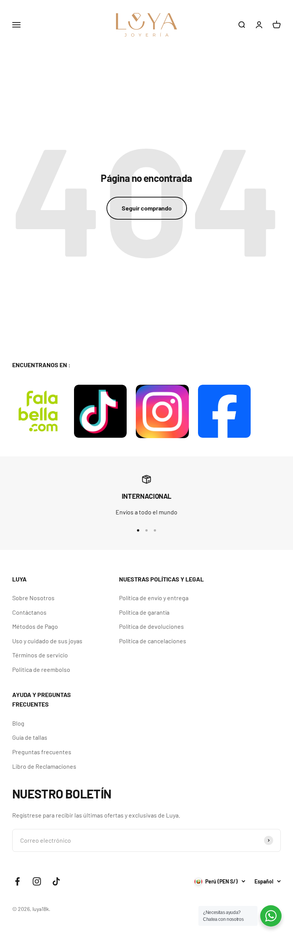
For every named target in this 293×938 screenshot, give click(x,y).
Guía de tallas (29, 737)
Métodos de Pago (35, 626)
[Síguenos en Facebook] (17, 881)
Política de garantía (144, 612)
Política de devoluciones (151, 626)
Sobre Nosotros (33, 597)
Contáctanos (29, 612)
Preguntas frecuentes (41, 751)
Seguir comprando (147, 208)
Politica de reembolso (41, 669)
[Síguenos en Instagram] (37, 881)
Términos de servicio (40, 655)
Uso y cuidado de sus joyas (47, 640)
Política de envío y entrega (153, 597)
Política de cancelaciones (152, 640)
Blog (18, 723)
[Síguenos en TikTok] (56, 881)
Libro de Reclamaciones (44, 766)
